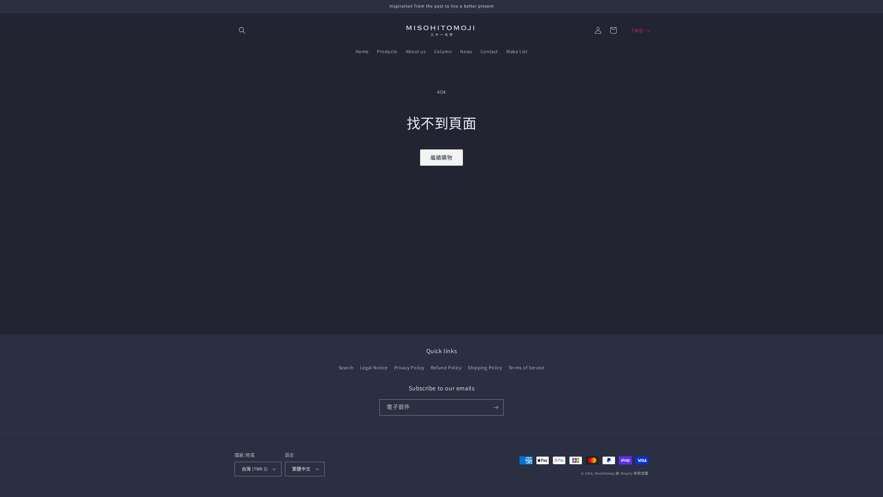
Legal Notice (374, 367)
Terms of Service (526, 367)
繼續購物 (441, 157)
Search (346, 367)
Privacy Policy (409, 367)
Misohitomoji (605, 473)
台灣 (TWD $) (255, 469)
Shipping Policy (485, 367)
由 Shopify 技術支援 (632, 473)
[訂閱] (495, 407)
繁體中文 (301, 469)
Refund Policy (446, 367)
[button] (242, 30)
